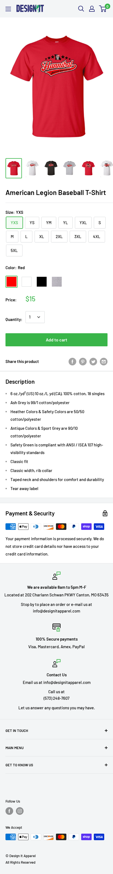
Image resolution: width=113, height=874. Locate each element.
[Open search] (81, 9)
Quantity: (13, 319)
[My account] (92, 9)
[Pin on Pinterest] (83, 361)
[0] (103, 8)
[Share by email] (104, 361)
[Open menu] (8, 9)
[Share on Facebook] (72, 361)
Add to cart (56, 339)
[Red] (11, 282)
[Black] (42, 282)
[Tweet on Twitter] (93, 361)
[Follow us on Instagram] (20, 811)
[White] (27, 282)
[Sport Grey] (57, 282)
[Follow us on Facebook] (9, 811)
